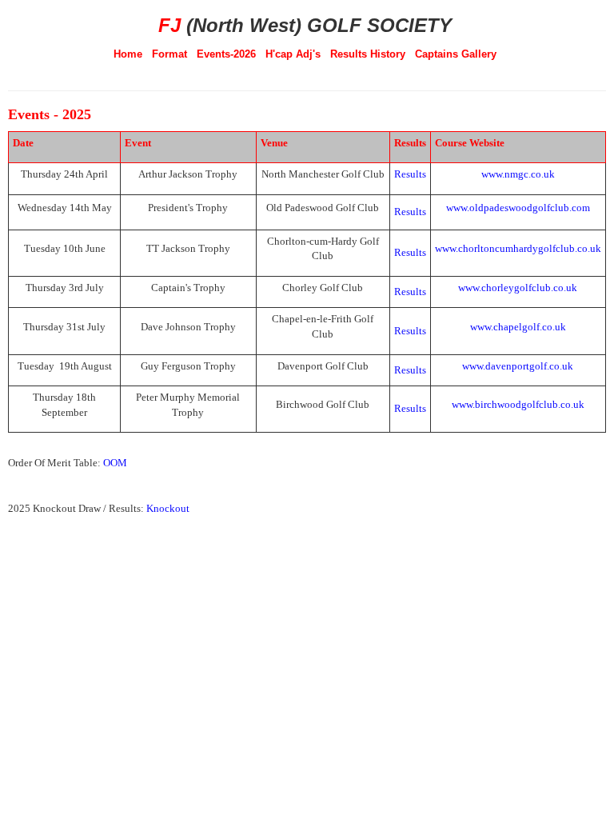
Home (128, 54)
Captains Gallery (455, 54)
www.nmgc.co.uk (518, 174)
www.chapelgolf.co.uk (518, 327)
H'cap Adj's (293, 54)
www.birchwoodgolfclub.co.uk (518, 404)
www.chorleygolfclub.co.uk (517, 288)
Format (169, 54)
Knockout (167, 508)
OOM (117, 463)
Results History (367, 54)
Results (410, 212)
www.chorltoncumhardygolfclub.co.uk (518, 248)
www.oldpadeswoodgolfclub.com (518, 208)
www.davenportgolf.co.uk (517, 366)
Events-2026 (226, 54)
